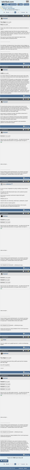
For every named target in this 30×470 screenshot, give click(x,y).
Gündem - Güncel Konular (9, 8)
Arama (27, 4)
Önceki (7, 12)
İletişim (25, 468)
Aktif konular (13, 4)
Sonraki (23, 12)
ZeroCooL (5, 69)
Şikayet (26, 15)
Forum (5, 4)
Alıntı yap (26, 64)
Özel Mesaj (28, 15)
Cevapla (5, 460)
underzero (8, 184)
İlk (4, 12)
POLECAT (5, 18)
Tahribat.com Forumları (7, 7)
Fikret (4, 339)
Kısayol (23, 15)
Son (27, 12)
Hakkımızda (21, 468)
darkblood (5, 353)
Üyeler (20, 4)
